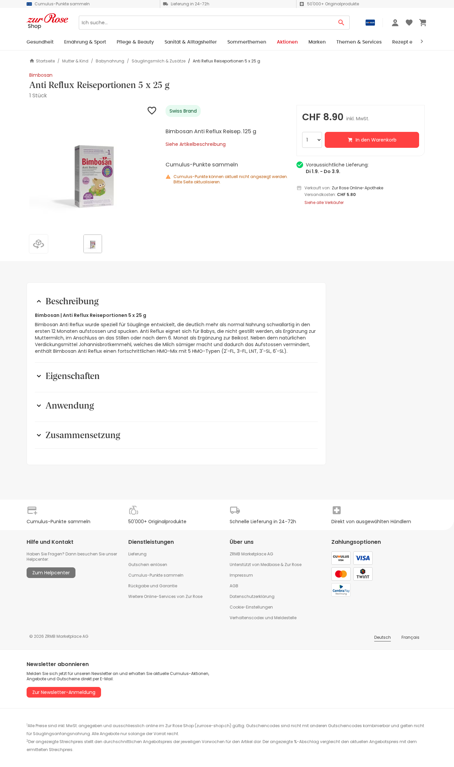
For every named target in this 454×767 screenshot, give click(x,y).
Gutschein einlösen (147, 564)
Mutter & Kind (75, 61)
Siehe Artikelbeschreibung (196, 144)
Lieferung (137, 554)
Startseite (45, 61)
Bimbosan (41, 75)
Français (410, 637)
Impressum (241, 575)
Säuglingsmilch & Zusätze (158, 61)
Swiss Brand (183, 111)
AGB (234, 586)
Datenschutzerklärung (252, 596)
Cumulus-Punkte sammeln (155, 575)
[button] (93, 169)
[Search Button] (341, 23)
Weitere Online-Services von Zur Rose (165, 596)
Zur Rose (292, 564)
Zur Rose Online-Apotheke (357, 188)
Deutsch (382, 637)
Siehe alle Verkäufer (324, 202)
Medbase (270, 564)
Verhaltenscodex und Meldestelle (263, 618)
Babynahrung (110, 61)
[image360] (36, 241)
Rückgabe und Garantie (152, 586)
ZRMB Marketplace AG (251, 554)
